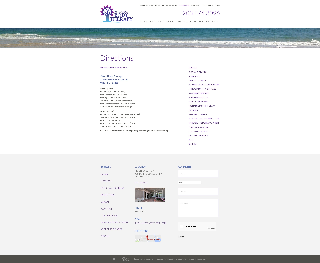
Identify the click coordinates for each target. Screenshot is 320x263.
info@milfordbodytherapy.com (150, 223)
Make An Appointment (152, 21)
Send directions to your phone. (114, 68)
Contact (195, 5)
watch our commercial (150, 5)
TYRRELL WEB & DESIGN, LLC (196, 259)
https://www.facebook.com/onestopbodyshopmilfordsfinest (114, 259)
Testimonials (207, 5)
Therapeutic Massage (199, 102)
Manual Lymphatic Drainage (202, 89)
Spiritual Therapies (198, 135)
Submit (181, 237)
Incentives (204, 21)
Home (104, 174)
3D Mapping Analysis (198, 97)
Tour (218, 5)
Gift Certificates (169, 5)
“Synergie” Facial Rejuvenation (204, 123)
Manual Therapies (197, 80)
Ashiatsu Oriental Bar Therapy (204, 85)
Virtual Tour (141, 183)
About (215, 21)
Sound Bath (194, 76)
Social (105, 236)
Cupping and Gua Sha (199, 127)
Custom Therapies (197, 72)
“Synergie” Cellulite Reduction (204, 119)
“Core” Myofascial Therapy (202, 106)
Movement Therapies (199, 93)
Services (170, 21)
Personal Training (186, 21)
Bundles (192, 144)
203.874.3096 (201, 12)
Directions (184, 5)
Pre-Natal (193, 110)
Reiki (191, 140)
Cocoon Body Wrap (198, 131)
